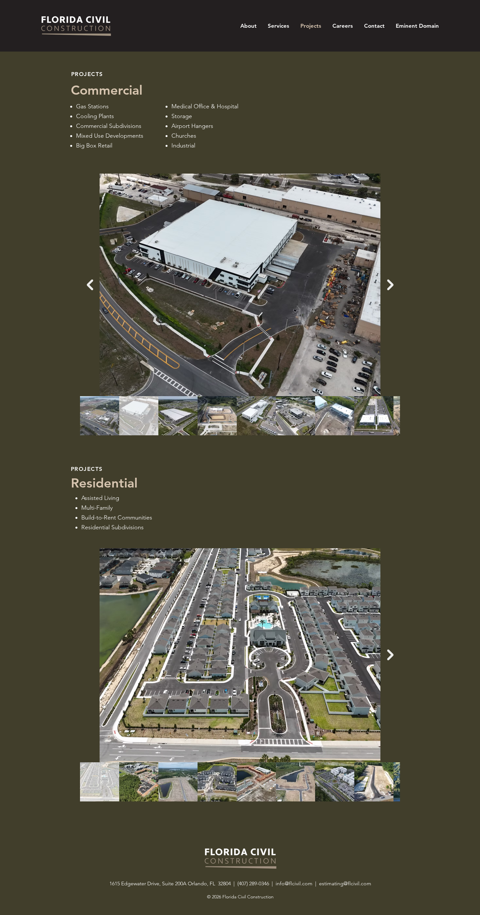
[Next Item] (390, 284)
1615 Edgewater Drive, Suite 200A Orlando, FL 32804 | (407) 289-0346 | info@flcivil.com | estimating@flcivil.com (240, 883)
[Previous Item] (90, 284)
